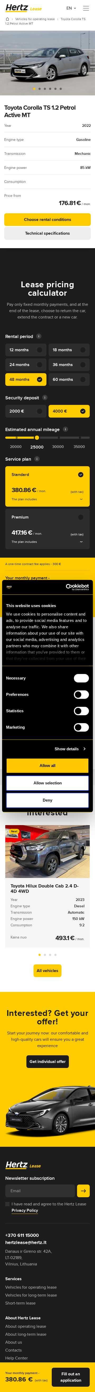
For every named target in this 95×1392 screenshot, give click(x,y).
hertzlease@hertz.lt (25, 1242)
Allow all (47, 765)
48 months (20, 379)
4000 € (60, 411)
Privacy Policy (25, 1210)
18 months (62, 350)
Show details (67, 749)
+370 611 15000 (22, 1235)
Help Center (16, 1358)
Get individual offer (48, 1061)
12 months (19, 350)
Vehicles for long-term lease (31, 1295)
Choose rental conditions (47, 219)
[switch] (81, 694)
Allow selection (48, 783)
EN (69, 8)
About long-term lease (25, 1334)
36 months (63, 365)
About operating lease (25, 1326)
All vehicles (47, 971)
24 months (20, 365)
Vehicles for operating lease (35, 19)
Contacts (13, 1350)
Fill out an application (70, 1377)
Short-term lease (20, 1303)
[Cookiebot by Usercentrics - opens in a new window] (67, 587)
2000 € (17, 411)
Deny (47, 800)
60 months (63, 379)
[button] (34, 89)
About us (13, 1342)
